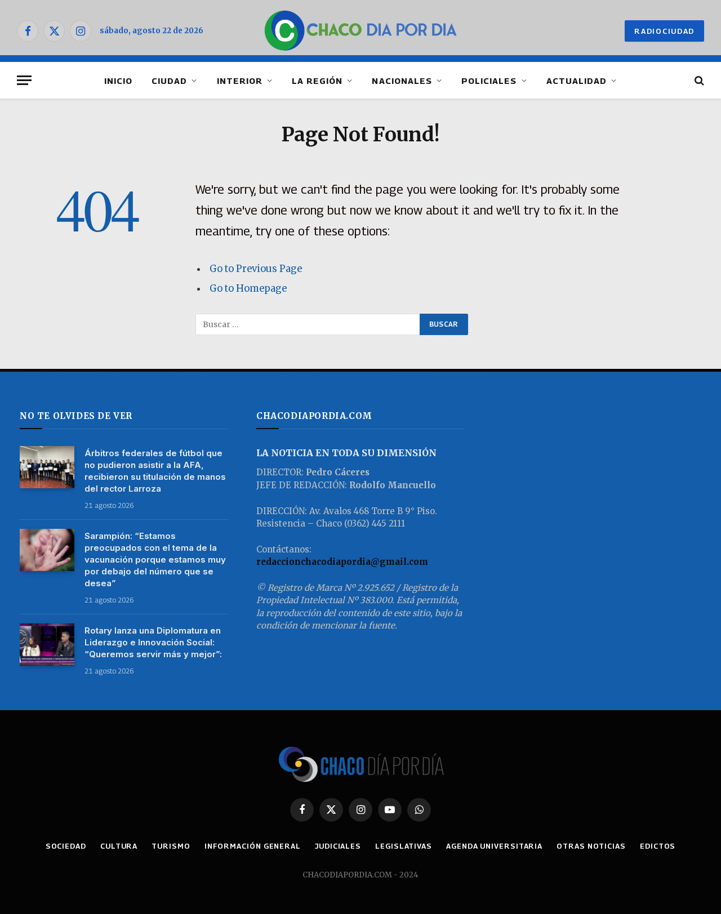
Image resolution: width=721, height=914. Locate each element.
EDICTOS (657, 845)
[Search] (698, 80)
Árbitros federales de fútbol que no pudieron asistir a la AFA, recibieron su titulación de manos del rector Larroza (155, 471)
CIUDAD (169, 80)
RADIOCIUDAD (664, 30)
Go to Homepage (248, 289)
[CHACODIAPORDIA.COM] (361, 31)
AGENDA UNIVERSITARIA (494, 845)
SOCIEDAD (66, 845)
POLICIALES (489, 80)
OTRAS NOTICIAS (591, 845)
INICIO (118, 80)
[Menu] (24, 80)
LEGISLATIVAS (403, 845)
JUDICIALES (338, 845)
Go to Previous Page (256, 269)
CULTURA (118, 845)
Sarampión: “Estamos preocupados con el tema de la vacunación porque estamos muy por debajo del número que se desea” (155, 559)
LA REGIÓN (317, 80)
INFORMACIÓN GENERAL (252, 845)
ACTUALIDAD (576, 80)
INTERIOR (239, 80)
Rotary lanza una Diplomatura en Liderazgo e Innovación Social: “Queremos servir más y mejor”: (153, 642)
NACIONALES (402, 80)
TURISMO (171, 845)
